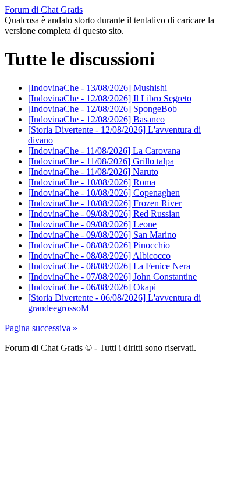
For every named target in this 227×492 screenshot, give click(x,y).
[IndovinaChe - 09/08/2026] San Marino (102, 235)
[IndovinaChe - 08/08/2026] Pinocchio (99, 245)
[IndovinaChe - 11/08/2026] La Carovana (104, 151)
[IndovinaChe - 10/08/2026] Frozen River (105, 203)
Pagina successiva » (41, 328)
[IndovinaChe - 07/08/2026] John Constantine (112, 277)
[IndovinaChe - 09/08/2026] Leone (92, 224)
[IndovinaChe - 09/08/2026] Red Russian (104, 214)
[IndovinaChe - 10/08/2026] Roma (91, 182)
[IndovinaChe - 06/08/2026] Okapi (92, 287)
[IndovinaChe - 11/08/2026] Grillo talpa (101, 161)
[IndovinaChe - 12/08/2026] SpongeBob (102, 109)
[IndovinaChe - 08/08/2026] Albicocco (99, 256)
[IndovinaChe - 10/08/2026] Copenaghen (104, 193)
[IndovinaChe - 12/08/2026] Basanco (96, 119)
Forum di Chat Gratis (44, 10)
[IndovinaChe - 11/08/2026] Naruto (93, 172)
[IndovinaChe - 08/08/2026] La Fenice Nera (109, 266)
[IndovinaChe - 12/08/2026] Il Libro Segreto (109, 98)
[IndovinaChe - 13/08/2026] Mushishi (97, 88)
